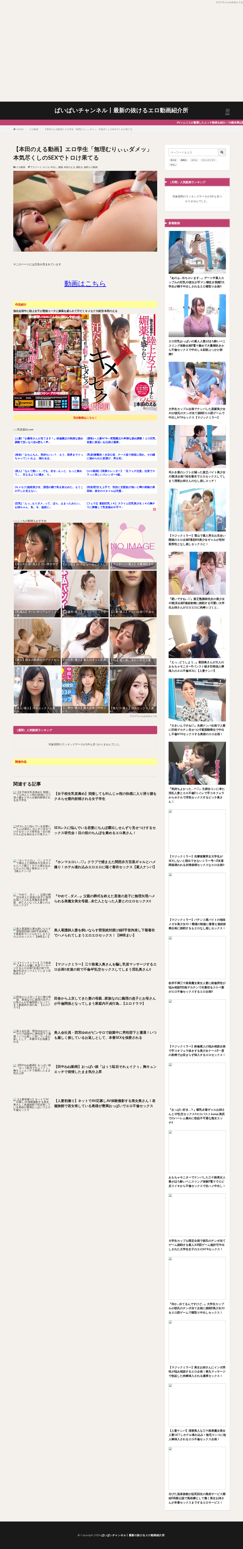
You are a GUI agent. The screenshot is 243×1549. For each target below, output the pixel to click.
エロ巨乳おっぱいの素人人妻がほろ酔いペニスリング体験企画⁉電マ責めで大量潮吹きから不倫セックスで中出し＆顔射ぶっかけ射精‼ (197, 347)
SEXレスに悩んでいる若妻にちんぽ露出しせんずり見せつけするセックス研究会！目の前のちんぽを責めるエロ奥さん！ (105, 830)
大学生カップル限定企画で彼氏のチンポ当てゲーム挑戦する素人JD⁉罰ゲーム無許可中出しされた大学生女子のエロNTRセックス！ (197, 1245)
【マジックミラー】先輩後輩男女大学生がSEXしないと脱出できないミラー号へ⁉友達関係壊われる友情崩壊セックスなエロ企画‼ (196, 860)
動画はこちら (85, 283)
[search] (222, 152)
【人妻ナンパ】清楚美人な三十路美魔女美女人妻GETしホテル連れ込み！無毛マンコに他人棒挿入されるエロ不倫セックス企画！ (197, 1435)
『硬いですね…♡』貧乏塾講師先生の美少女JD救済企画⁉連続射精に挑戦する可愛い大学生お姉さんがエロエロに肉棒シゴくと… (197, 603)
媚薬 (60, 167)
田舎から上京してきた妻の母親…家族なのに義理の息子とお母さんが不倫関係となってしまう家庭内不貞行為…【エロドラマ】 (105, 1000)
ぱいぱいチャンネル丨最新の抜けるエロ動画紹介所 (121, 110)
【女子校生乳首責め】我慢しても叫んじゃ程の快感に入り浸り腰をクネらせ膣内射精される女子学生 (105, 796)
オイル (46, 167)
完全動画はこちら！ (85, 417)
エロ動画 (33, 129)
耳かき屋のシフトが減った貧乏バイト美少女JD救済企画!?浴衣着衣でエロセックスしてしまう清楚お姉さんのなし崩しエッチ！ (197, 476)
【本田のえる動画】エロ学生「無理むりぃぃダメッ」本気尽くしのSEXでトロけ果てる (88, 129)
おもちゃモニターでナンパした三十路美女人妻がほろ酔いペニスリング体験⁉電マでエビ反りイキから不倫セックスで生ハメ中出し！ (197, 1181)
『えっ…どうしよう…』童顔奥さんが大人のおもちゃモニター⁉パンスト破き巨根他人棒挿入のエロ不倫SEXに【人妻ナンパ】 (196, 666)
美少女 (173, 160)
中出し (53, 167)
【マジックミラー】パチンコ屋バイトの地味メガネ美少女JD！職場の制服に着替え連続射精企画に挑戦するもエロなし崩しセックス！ (197, 924)
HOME (20, 129)
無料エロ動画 (91, 167)
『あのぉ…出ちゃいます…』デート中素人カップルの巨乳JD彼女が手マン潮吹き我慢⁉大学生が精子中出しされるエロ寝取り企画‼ (197, 282)
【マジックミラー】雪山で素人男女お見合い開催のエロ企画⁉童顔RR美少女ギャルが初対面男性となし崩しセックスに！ (197, 540)
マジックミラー (208, 160)
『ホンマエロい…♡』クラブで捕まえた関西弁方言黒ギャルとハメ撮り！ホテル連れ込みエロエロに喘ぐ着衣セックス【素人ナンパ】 (105, 864)
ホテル (194, 160)
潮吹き (79, 167)
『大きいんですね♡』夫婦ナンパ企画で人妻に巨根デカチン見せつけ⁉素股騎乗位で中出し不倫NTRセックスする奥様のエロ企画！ (197, 730)
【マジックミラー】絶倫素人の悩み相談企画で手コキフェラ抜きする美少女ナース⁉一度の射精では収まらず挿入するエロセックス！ (197, 1050)
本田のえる (69, 167)
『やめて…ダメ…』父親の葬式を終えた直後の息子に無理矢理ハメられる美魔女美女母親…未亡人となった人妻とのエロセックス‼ (104, 898)
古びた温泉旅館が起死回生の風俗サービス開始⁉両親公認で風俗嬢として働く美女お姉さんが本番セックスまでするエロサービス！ (197, 1498)
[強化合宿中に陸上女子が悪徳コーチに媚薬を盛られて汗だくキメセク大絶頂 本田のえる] (85, 410)
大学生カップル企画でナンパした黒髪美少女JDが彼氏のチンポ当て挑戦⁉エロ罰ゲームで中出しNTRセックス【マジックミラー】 (197, 413)
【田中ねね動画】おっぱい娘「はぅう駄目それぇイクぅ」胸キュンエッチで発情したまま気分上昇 (105, 1069)
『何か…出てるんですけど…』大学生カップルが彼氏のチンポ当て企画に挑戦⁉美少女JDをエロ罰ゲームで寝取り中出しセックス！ (197, 1308)
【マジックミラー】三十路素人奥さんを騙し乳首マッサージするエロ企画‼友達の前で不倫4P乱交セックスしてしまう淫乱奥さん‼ (105, 966)
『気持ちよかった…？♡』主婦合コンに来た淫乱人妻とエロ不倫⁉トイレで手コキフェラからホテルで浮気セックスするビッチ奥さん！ (197, 795)
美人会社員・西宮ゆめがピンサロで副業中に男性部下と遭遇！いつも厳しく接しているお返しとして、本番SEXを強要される (105, 1035)
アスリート (36, 167)
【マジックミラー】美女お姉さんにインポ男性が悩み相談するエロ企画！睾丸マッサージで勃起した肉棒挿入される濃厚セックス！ (197, 1371)
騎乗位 (184, 160)
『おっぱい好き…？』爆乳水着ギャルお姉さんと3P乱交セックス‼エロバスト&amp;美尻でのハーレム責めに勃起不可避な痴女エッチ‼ (197, 1116)
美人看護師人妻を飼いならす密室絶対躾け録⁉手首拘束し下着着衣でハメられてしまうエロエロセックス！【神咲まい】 (104, 932)
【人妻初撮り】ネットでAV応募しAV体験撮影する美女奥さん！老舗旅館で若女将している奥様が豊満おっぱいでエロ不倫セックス (104, 1103)
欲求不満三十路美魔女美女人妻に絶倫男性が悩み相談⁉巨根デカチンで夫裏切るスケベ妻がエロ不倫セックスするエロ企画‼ (197, 987)
